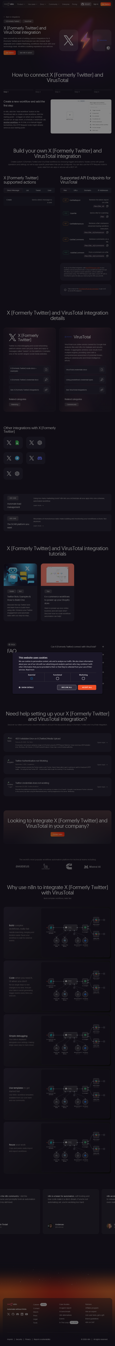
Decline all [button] (67, 687)
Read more (30, 670)
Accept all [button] (87, 687)
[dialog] (57, 673)
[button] (26, 687)
